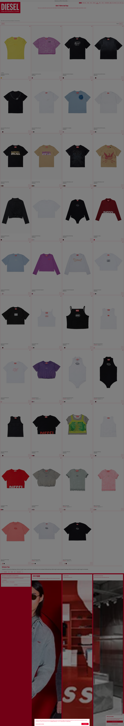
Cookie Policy (68, 721)
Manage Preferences (54, 721)
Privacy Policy (63, 721)
